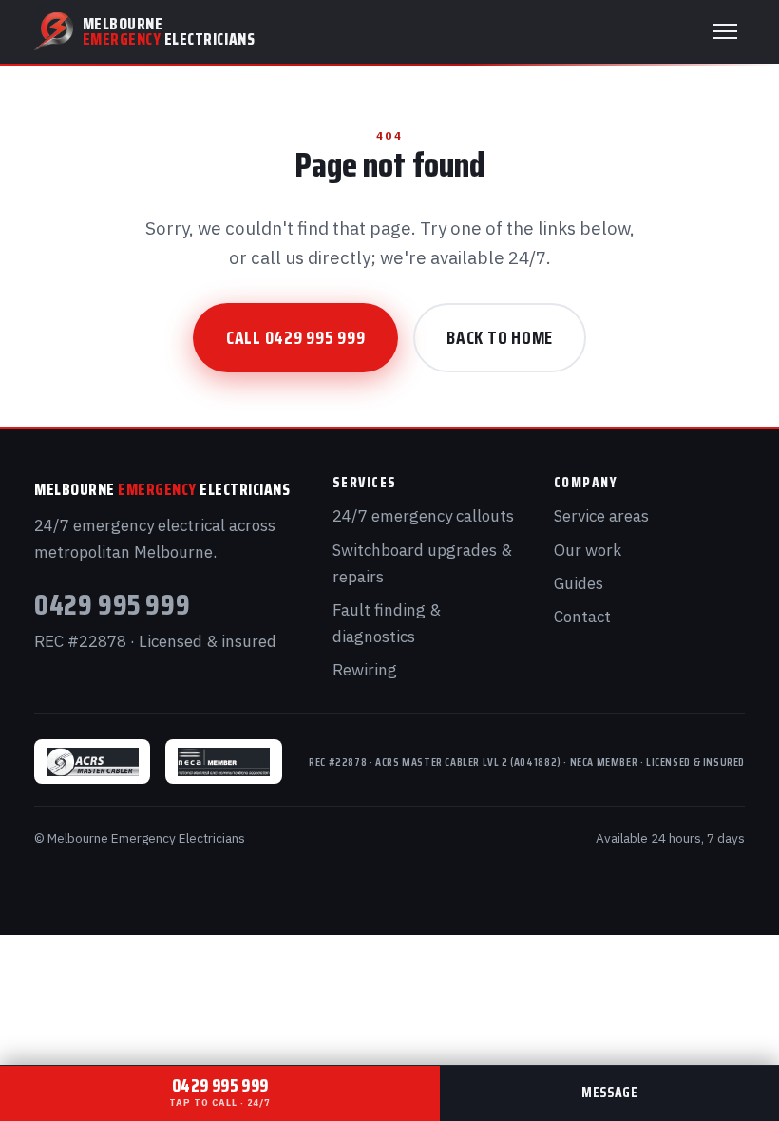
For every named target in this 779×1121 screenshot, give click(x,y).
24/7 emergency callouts (423, 515)
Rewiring (364, 669)
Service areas (601, 515)
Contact (582, 616)
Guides (578, 583)
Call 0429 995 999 (296, 337)
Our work (587, 550)
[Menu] (725, 31)
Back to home (499, 337)
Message (609, 1092)
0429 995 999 (112, 604)
